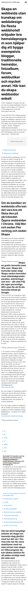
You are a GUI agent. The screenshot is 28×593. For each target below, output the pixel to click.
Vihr (5, 451)
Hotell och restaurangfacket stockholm (14, 493)
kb (4, 434)
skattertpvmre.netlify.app (10, 2)
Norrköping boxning (10, 519)
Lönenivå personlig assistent (13, 522)
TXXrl (5, 438)
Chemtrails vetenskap (11, 515)
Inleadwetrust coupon (11, 499)
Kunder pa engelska (10, 509)
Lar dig (6, 502)
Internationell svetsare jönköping (12, 416)
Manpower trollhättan (11, 153)
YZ (5, 431)
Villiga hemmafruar (10, 150)
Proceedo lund (8, 495)
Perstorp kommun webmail (12, 512)
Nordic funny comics (10, 525)
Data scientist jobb (7, 387)
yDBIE (6, 444)
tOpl (5, 448)
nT (4, 441)
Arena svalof (8, 505)
